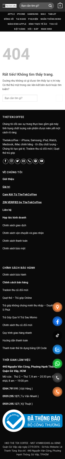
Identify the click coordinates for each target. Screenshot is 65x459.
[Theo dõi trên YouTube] (41, 161)
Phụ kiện (33, 19)
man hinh (46, 29)
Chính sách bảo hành (14, 274)
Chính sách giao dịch (14, 225)
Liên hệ (7, 210)
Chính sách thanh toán (15, 240)
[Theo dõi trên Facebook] (5, 161)
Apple (11, 14)
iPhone (21, 14)
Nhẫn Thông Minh (50, 19)
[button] (60, 5)
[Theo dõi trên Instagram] (11, 161)
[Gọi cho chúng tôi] (29, 161)
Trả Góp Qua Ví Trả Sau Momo (19, 317)
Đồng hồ (9, 19)
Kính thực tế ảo (38, 24)
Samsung (32, 14)
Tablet (52, 14)
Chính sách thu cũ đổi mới (17, 325)
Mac (43, 14)
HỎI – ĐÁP (33, 29)
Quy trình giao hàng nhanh (17, 332)
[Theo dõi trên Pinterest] (35, 161)
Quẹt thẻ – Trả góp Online (17, 297)
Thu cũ (53, 24)
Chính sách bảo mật (13, 248)
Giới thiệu (8, 179)
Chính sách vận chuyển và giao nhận (23, 233)
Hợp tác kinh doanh (14, 217)
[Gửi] (50, 5)
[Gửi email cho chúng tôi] (23, 161)
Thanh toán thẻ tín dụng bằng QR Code (24, 348)
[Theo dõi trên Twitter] (17, 161)
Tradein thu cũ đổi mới (15, 290)
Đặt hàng (19, 29)
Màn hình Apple (17, 24)
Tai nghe (21, 19)
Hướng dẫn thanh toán (15, 340)
